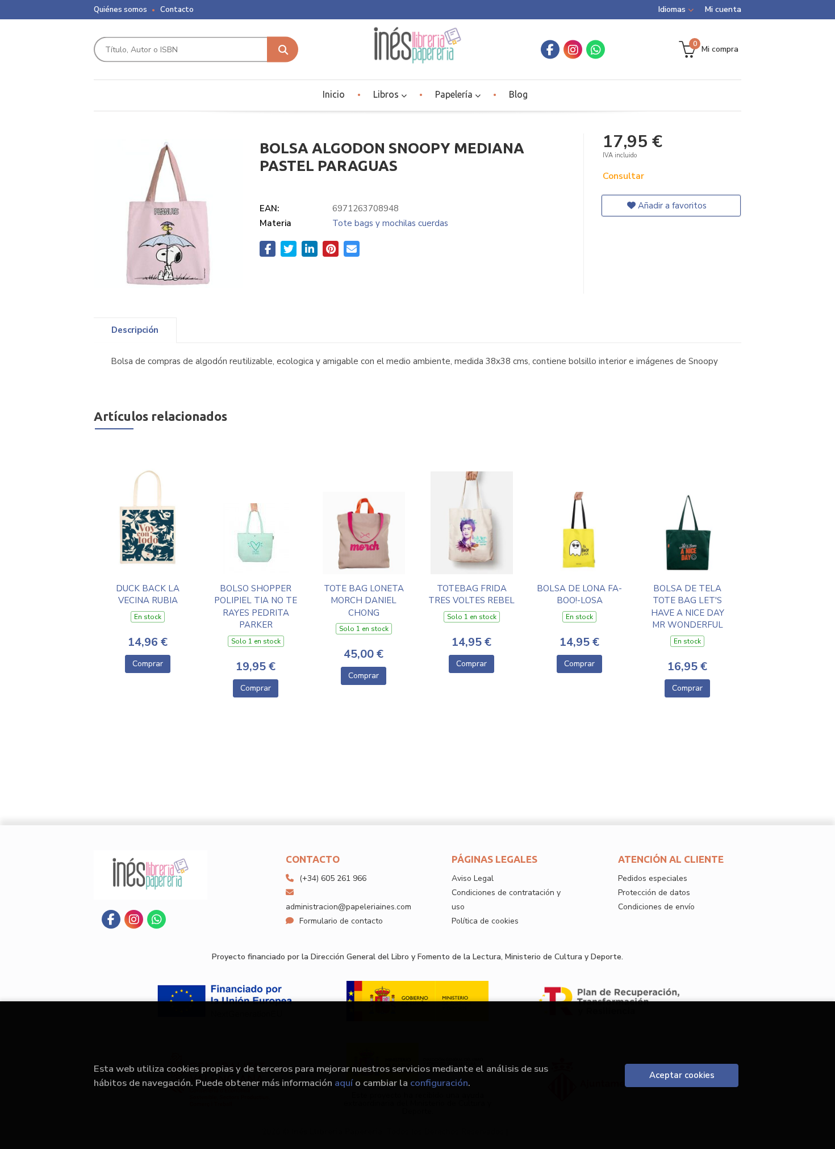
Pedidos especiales (652, 878)
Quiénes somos (120, 10)
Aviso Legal (473, 878)
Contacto (177, 10)
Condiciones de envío (656, 906)
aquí (344, 1082)
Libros (387, 94)
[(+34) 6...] (595, 49)
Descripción (134, 330)
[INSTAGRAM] (572, 49)
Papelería (455, 94)
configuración (439, 1082)
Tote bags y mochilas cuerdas (390, 223)
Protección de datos (654, 892)
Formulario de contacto (341, 921)
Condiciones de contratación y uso (506, 899)
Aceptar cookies (682, 1075)
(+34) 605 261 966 (332, 878)
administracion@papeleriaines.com (348, 906)
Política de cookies (485, 921)
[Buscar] (282, 49)
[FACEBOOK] (550, 49)
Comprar (147, 663)
